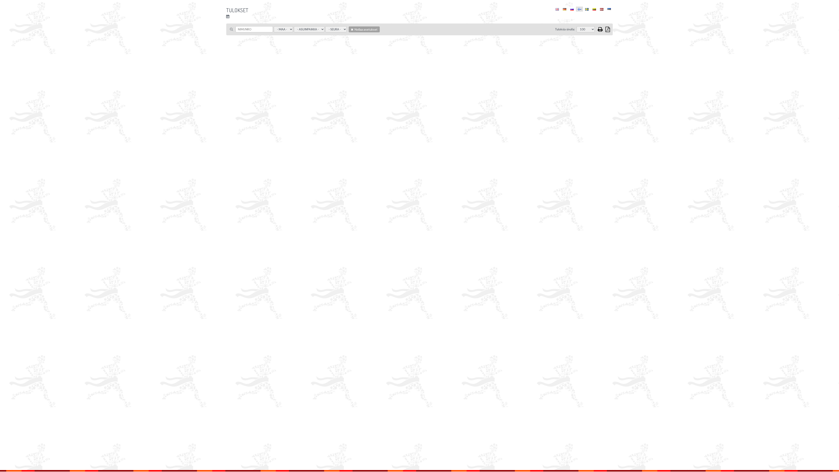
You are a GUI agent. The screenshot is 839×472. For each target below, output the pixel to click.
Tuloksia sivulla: (565, 29)
